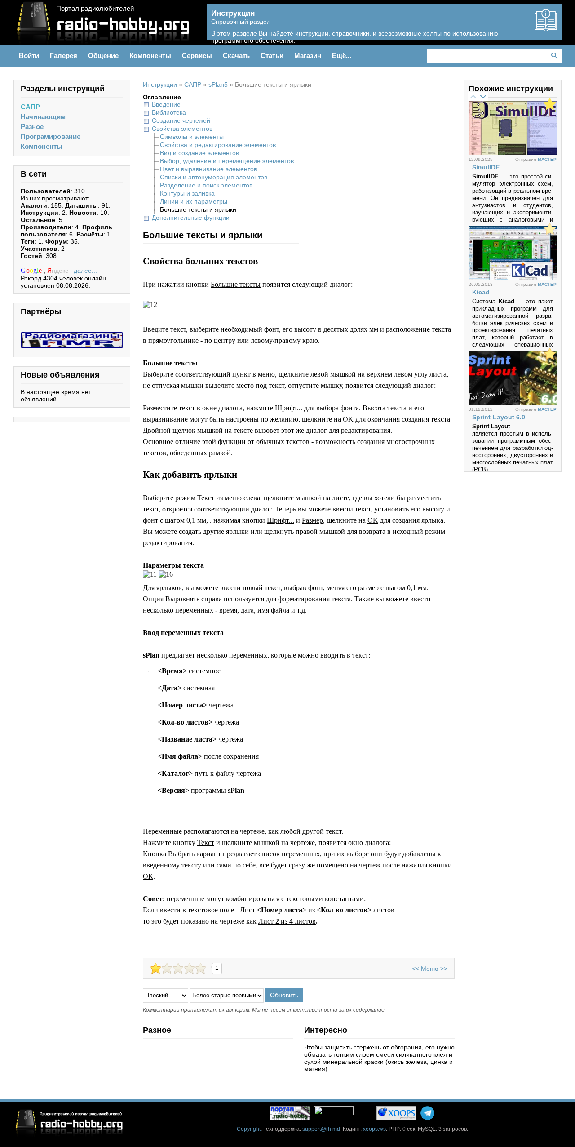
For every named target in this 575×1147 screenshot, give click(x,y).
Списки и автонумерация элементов (213, 177)
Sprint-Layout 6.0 (498, 417)
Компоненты (41, 146)
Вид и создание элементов (199, 152)
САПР (30, 107)
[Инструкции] (546, 27)
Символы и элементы (192, 136)
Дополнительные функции (191, 217)
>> (443, 968)
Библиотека (169, 112)
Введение (166, 104)
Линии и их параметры (193, 201)
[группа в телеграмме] (427, 1113)
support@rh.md (321, 1129)
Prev (473, 96)
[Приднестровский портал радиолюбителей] (290, 1113)
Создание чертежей (181, 120)
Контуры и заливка (187, 193)
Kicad (481, 292)
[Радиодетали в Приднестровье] (72, 335)
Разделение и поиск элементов (206, 185)
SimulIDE (486, 167)
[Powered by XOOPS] (396, 1113)
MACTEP (547, 159)
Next (483, 96)
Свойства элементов (182, 128)
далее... (85, 270)
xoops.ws (374, 1129)
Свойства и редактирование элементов (218, 144)
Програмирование (50, 136)
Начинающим (43, 116)
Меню (429, 968)
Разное (32, 126)
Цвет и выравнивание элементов (208, 169)
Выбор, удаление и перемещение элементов (227, 160)
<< (415, 968)
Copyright (249, 1129)
